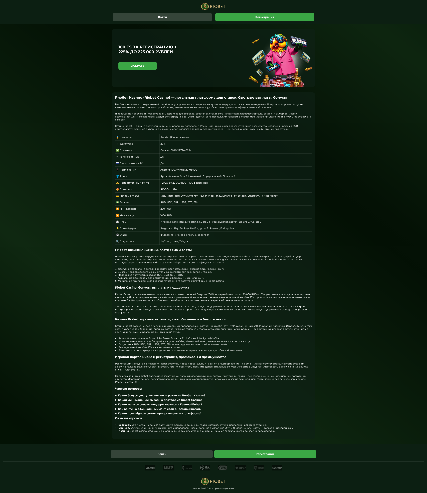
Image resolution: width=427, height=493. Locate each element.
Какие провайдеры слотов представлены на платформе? (159, 413)
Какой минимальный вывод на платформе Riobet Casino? (160, 400)
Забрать (137, 65)
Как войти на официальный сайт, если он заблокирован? (159, 409)
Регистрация (264, 17)
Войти (162, 17)
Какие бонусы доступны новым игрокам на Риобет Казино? (161, 395)
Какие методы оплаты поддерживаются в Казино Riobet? (160, 404)
